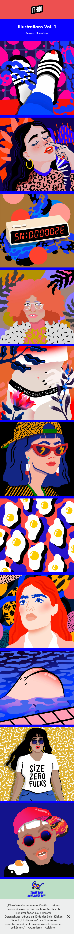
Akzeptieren (35, 927)
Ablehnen (50, 927)
